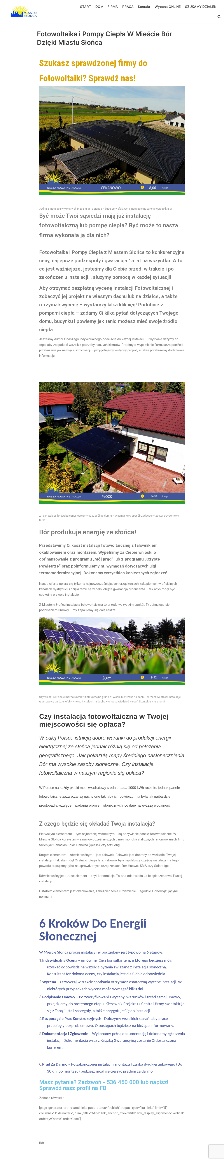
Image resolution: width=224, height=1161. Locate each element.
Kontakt (144, 7)
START (85, 7)
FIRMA (113, 7)
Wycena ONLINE (168, 7)
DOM (99, 7)
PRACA (128, 7)
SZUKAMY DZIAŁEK (200, 7)
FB (103, 1088)
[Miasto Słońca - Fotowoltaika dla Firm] (25, 11)
